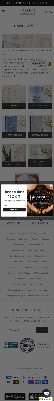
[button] (46, 393)
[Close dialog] (51, 186)
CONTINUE (14, 209)
